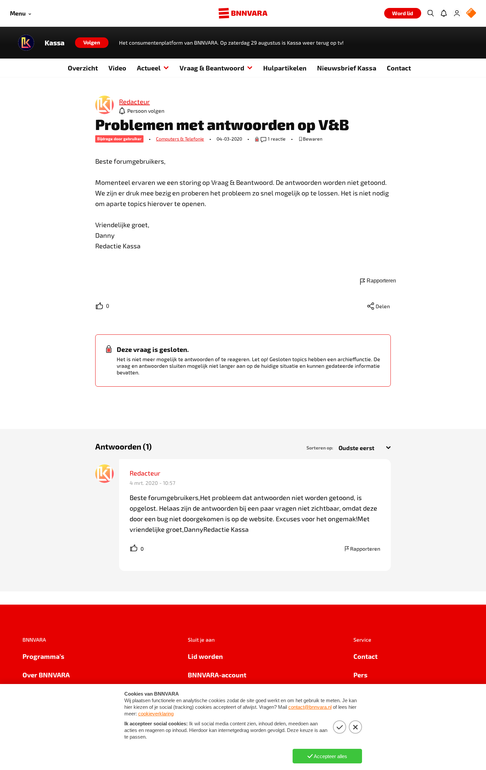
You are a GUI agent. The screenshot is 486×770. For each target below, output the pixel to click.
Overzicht (83, 68)
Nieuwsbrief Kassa (346, 68)
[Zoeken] (430, 13)
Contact (399, 68)
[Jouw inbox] (444, 13)
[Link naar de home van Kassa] (26, 43)
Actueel (149, 68)
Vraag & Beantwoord (212, 68)
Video (117, 68)
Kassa (54, 43)
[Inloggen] (457, 13)
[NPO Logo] (471, 13)
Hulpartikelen (284, 68)
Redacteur (146, 473)
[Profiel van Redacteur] (104, 105)
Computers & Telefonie (180, 139)
